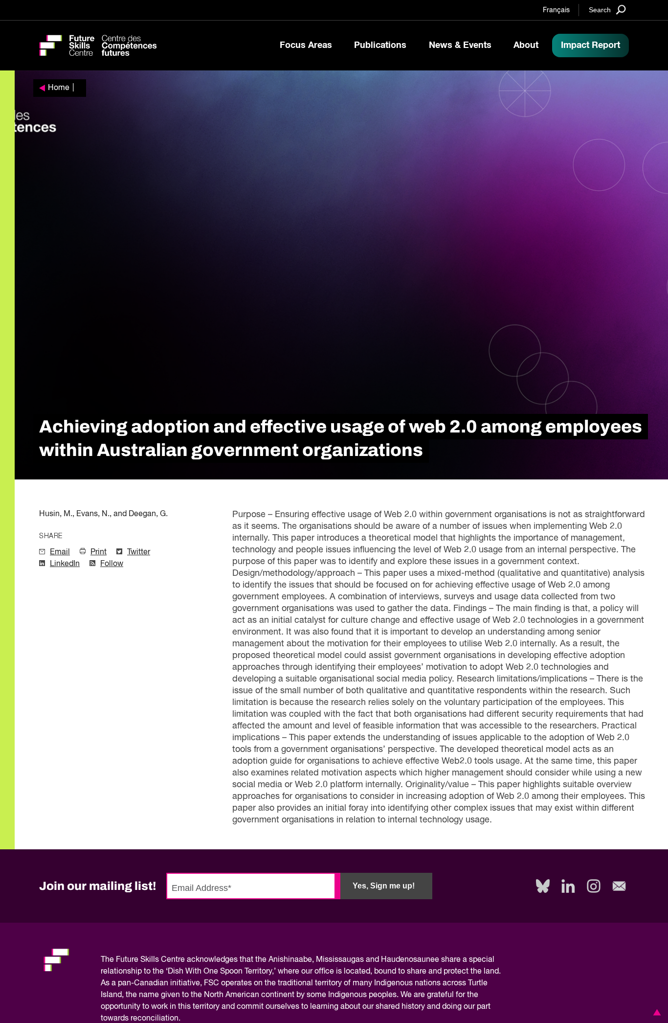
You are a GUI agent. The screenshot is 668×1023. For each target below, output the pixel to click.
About (525, 45)
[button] (655, 1012)
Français (556, 10)
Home (58, 88)
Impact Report (590, 45)
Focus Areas (306, 45)
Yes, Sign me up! (384, 886)
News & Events (460, 45)
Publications (380, 45)
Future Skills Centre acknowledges (177, 960)
